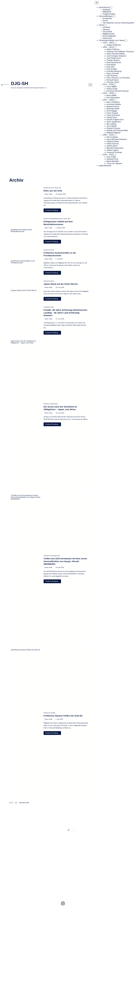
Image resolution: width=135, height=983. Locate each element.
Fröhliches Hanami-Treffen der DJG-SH (63, 716)
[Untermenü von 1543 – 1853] (114, 43)
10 (16, 802)
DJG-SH (19, 83)
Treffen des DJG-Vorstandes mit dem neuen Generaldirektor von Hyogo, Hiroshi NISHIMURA (65, 561)
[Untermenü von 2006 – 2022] (114, 155)
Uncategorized (55, 555)
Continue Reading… (53, 210)
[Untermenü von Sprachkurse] (111, 7)
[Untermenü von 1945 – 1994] (114, 100)
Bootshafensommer (57, 218)
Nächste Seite (24, 802)
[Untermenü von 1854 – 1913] (114, 47)
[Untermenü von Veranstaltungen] (114, 16)
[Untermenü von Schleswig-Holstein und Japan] (125, 40)
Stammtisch (54, 404)
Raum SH (58, 188)
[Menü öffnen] (90, 85)
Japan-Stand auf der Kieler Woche (61, 284)
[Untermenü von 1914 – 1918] (114, 84)
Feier (52, 307)
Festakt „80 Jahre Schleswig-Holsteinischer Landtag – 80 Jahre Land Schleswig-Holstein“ (65, 313)
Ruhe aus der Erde (53, 191)
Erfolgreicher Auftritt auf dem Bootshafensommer (58, 222)
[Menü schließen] (97, 2)
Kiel (69, 218)
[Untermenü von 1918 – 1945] (114, 93)
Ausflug (53, 713)
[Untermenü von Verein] (105, 25)
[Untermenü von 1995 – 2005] (114, 135)
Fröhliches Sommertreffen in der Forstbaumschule (60, 254)
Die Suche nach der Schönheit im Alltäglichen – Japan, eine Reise (60, 408)
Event (52, 188)
